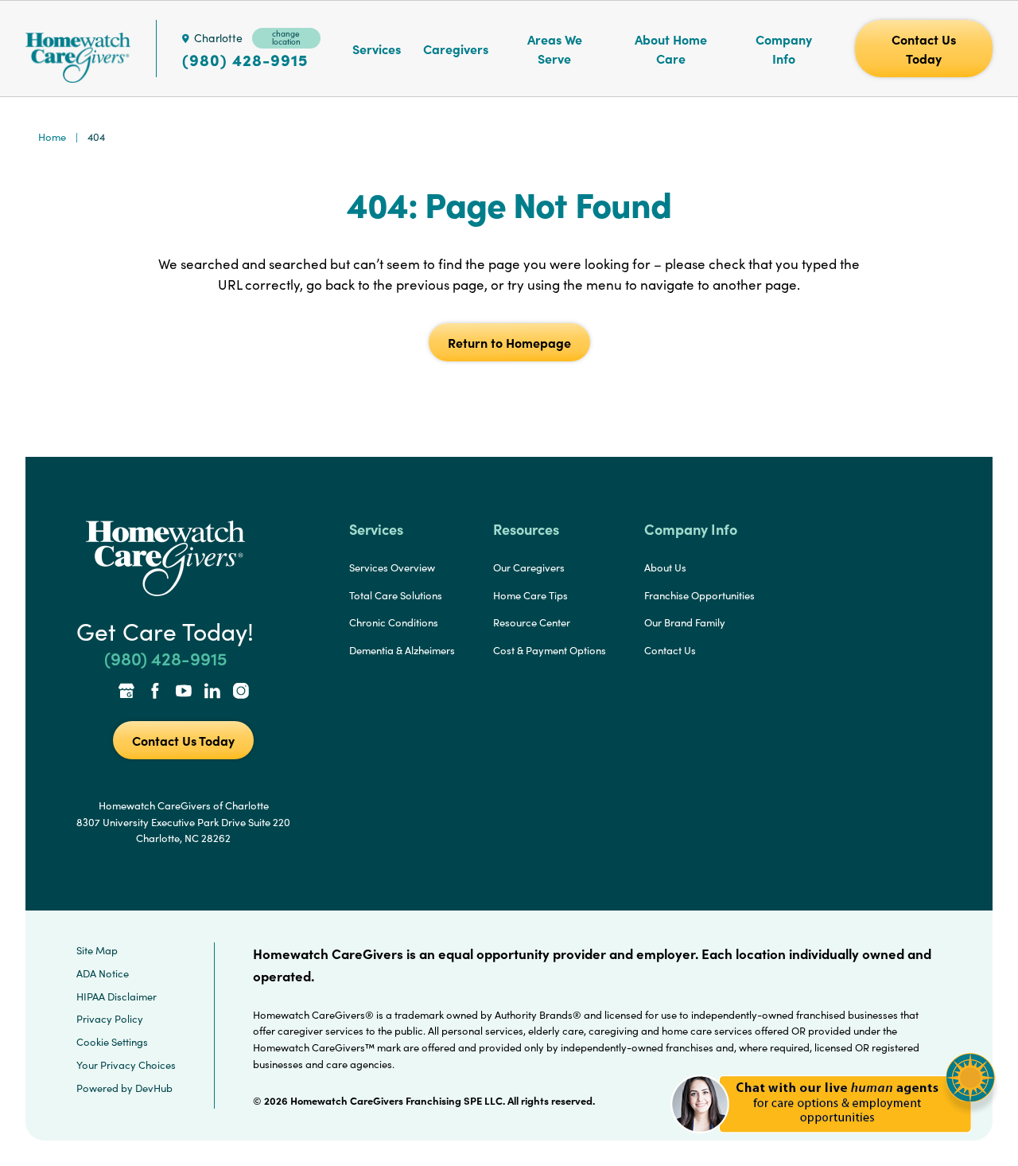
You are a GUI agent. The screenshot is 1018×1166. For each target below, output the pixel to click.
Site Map (97, 950)
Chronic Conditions (393, 622)
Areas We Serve (554, 48)
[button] (833, 1141)
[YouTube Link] (184, 692)
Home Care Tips (530, 595)
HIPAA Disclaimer (116, 996)
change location (286, 37)
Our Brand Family (684, 622)
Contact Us (670, 650)
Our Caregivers (529, 567)
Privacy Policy (109, 1019)
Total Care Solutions (395, 595)
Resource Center (531, 622)
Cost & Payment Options (549, 650)
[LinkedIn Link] (212, 692)
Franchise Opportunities (699, 595)
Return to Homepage (509, 342)
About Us (665, 567)
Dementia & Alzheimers (402, 650)
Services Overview (392, 567)
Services (376, 48)
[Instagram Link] (241, 692)
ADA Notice (102, 973)
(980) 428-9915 (245, 59)
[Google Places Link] (126, 692)
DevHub (154, 1088)
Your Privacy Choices (126, 1065)
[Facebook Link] (155, 692)
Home (52, 137)
